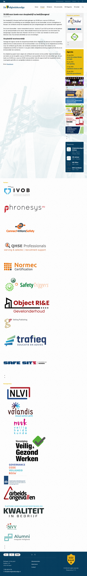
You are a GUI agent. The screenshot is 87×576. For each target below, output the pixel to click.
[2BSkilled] (74, 21)
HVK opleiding (71, 64)
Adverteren (68, 1)
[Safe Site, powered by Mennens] (25, 362)
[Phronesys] (24, 208)
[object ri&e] (75, 120)
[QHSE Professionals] (25, 247)
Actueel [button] (42, 7)
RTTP (74, 570)
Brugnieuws (10, 64)
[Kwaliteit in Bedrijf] (23, 512)
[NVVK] (20, 426)
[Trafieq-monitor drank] (75, 130)
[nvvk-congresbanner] (75, 83)
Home (17, 554)
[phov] (74, 37)
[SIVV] (11, 526)
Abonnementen (59, 1)
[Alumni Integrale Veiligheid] (17, 537)
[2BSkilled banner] (75, 93)
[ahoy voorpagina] (75, 111)
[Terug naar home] (14, 7)
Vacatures (70, 144)
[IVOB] (17, 191)
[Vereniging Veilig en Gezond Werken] (30, 448)
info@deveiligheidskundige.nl (12, 571)
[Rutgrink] (26, 305)
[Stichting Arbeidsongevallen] (19, 493)
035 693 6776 (8, 569)
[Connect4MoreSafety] (20, 227)
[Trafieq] (25, 341)
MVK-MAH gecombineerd (74, 73)
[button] (83, 7)
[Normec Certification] (20, 266)
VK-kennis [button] (49, 7)
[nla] (15, 480)
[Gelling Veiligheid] (16, 323)
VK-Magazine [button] (68, 7)
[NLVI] (18, 393)
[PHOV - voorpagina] (75, 102)
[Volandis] (20, 409)
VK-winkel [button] (76, 7)
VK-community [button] (58, 7)
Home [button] (36, 7)
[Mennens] (74, 29)
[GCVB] (17, 469)
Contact (74, 1)
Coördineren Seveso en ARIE (74, 68)
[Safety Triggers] (26, 284)
